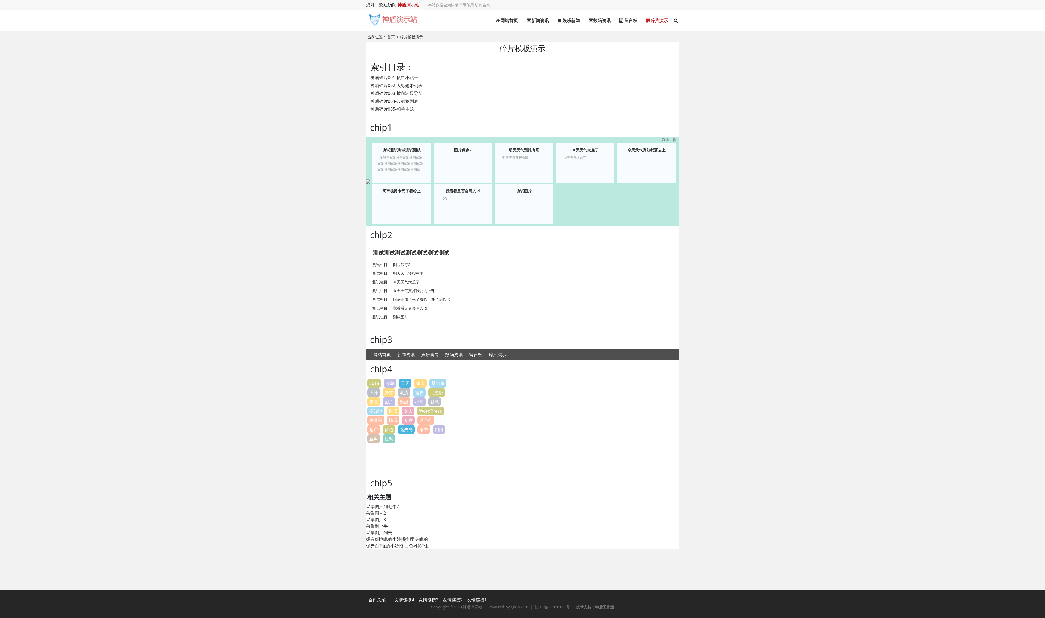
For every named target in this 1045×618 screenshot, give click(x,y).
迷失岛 (406, 429)
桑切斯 (437, 383)
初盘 (408, 420)
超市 (373, 429)
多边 (389, 429)
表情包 (375, 420)
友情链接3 (428, 600)
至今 (373, 439)
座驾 (389, 439)
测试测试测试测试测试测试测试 (411, 252)
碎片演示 (659, 20)
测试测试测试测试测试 (402, 149)
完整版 (436, 392)
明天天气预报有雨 (524, 149)
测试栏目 (380, 264)
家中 (423, 429)
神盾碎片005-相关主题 (392, 109)
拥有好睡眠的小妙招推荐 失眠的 (397, 539)
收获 (390, 383)
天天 (405, 383)
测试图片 (524, 190)
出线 (404, 402)
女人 (408, 411)
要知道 (375, 411)
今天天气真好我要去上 (647, 149)
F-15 (393, 411)
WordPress (430, 411)
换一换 (671, 139)
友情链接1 (477, 600)
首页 (391, 36)
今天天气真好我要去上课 (414, 290)
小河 (419, 402)
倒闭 (439, 429)
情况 (393, 420)
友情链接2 (453, 600)
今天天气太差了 (585, 149)
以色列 (425, 420)
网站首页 (508, 20)
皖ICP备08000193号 (552, 607)
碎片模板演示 (411, 36)
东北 (373, 402)
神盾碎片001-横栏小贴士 (394, 78)
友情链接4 (404, 600)
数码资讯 (601, 20)
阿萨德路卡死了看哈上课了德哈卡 (421, 299)
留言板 (630, 20)
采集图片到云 (379, 533)
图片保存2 (463, 149)
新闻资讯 (539, 20)
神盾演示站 (408, 5)
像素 (420, 383)
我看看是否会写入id (463, 190)
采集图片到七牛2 (382, 506)
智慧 (434, 402)
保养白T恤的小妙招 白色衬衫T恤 (397, 546)
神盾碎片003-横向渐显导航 (396, 93)
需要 (419, 392)
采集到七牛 (377, 526)
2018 (374, 383)
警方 (389, 392)
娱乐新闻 (570, 20)
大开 (373, 392)
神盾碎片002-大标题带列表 (396, 85)
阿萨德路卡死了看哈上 (402, 190)
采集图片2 (376, 513)
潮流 (404, 392)
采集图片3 (376, 520)
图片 (389, 402)
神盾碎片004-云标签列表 (394, 101)
